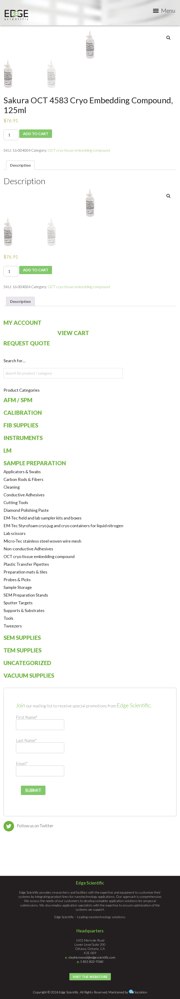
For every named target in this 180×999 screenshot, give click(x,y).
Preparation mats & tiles (25, 571)
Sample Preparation (35, 463)
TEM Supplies (22, 650)
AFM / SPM (18, 400)
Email (22, 763)
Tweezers (13, 625)
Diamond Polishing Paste (26, 510)
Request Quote (27, 343)
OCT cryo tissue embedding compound (79, 150)
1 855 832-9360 (91, 961)
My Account (22, 322)
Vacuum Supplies (29, 675)
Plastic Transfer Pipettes (26, 564)
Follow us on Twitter (35, 825)
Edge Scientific (16, 15)
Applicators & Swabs (22, 471)
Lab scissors (15, 533)
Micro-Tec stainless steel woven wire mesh (42, 541)
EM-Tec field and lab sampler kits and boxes (43, 517)
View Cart (73, 332)
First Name (27, 717)
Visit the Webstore (90, 977)
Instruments (23, 437)
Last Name (26, 740)
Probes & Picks (17, 579)
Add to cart (35, 133)
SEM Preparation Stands (26, 595)
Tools (8, 618)
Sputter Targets (18, 602)
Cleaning (12, 487)
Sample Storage (18, 587)
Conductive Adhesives (24, 494)
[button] (168, 38)
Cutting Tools (16, 502)
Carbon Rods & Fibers (23, 479)
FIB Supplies (21, 425)
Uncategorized (27, 662)
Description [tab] (20, 165)
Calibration (23, 412)
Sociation (140, 992)
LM (7, 450)
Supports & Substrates (24, 610)
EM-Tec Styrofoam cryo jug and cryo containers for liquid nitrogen (63, 525)
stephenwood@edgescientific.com (91, 957)
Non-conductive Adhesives (28, 548)
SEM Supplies (22, 637)
